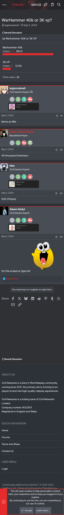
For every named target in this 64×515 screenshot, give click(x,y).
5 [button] (8, 66)
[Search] (59, 5)
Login (5, 468)
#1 (61, 115)
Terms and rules (11, 444)
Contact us (8, 451)
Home (5, 430)
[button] (26, 5)
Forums (6, 437)
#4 (61, 236)
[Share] (57, 115)
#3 (61, 193)
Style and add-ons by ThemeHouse (37, 488)
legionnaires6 (12, 25)
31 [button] (8, 51)
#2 (61, 149)
